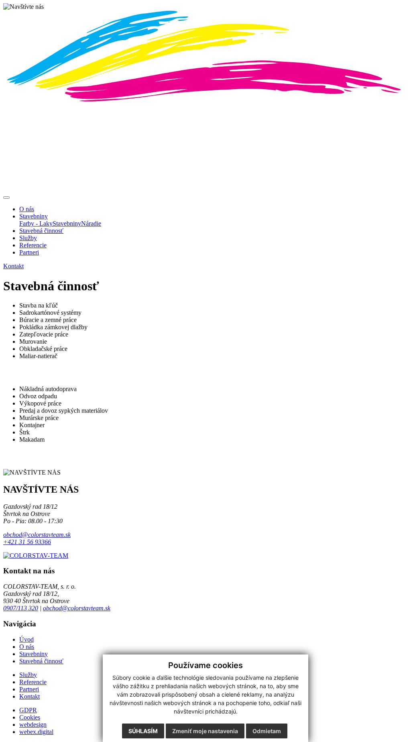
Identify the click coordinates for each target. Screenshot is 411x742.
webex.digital (36, 731)
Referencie (33, 682)
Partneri (29, 689)
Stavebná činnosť (41, 661)
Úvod (26, 639)
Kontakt (29, 696)
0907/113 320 (20, 608)
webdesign (33, 724)
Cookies (29, 717)
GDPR (28, 710)
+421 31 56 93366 (27, 541)
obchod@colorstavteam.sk (37, 534)
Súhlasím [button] (143, 731)
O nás (26, 646)
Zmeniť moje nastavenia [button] (205, 731)
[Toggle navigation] (6, 197)
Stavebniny (33, 653)
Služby (28, 674)
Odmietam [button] (266, 731)
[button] (33, 216)
